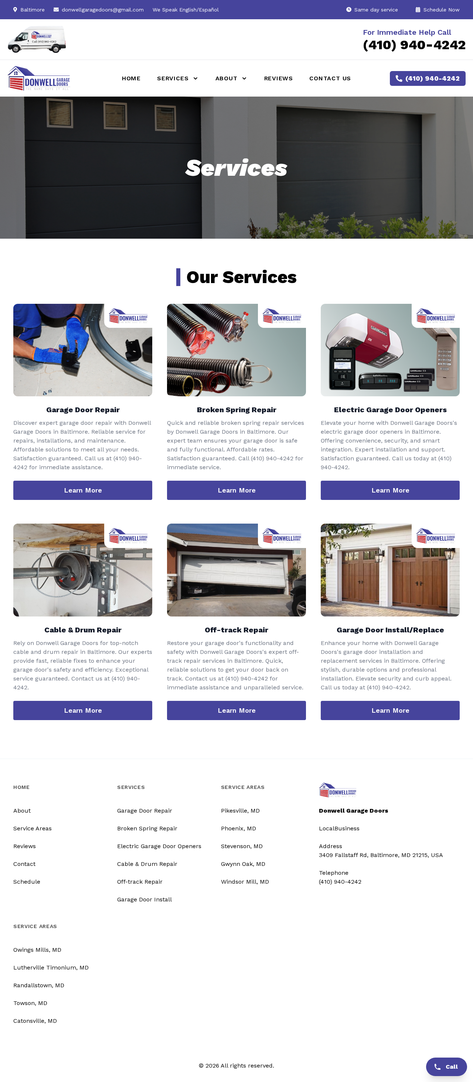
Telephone (333, 872)
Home (131, 78)
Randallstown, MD (38, 985)
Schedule (26, 881)
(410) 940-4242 (414, 44)
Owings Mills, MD (37, 949)
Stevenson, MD (242, 846)
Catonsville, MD (35, 1020)
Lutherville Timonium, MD (51, 967)
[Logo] (55, 78)
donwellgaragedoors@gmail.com (103, 10)
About (22, 810)
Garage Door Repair (144, 810)
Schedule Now (441, 10)
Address (330, 846)
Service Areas (32, 828)
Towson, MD (30, 1003)
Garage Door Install (144, 899)
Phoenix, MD (238, 828)
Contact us (330, 78)
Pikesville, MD (240, 810)
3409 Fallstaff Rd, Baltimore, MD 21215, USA (381, 854)
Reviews (278, 78)
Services (131, 787)
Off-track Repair (140, 881)
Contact (24, 863)
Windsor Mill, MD (245, 881)
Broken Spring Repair (147, 828)
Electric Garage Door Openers (159, 846)
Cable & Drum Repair (147, 863)
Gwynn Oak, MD (243, 863)
